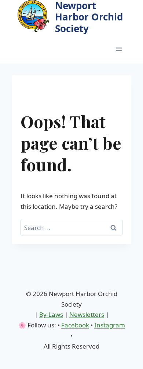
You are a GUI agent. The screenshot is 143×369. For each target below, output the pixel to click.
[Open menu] (118, 48)
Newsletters (86, 314)
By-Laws (51, 314)
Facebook (75, 325)
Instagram (109, 325)
